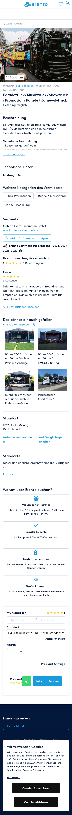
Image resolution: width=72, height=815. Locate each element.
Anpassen (13, 777)
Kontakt (29, 740)
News (43, 740)
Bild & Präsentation (18, 195)
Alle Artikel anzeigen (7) (19, 324)
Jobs (16, 740)
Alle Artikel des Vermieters (20, 230)
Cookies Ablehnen (36, 802)
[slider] (13, 263)
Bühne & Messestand (52, 195)
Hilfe (55, 740)
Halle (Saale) (24, 85)
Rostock (8, 474)
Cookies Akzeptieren (36, 788)
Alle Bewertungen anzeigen (21, 306)
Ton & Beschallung (18, 204)
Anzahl (12, 644)
